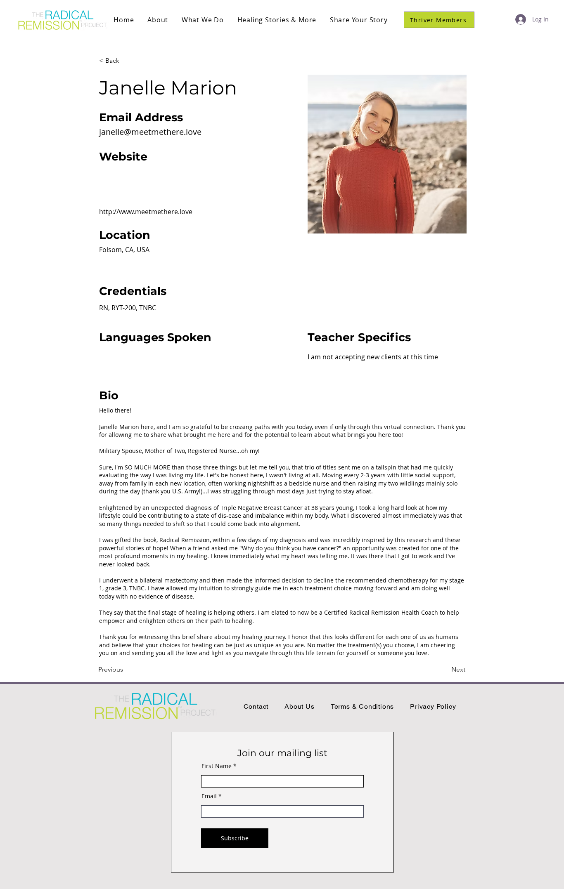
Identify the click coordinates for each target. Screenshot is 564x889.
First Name (216, 766)
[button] (157, 19)
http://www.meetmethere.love (145, 211)
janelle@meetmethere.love (150, 131)
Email (209, 796)
